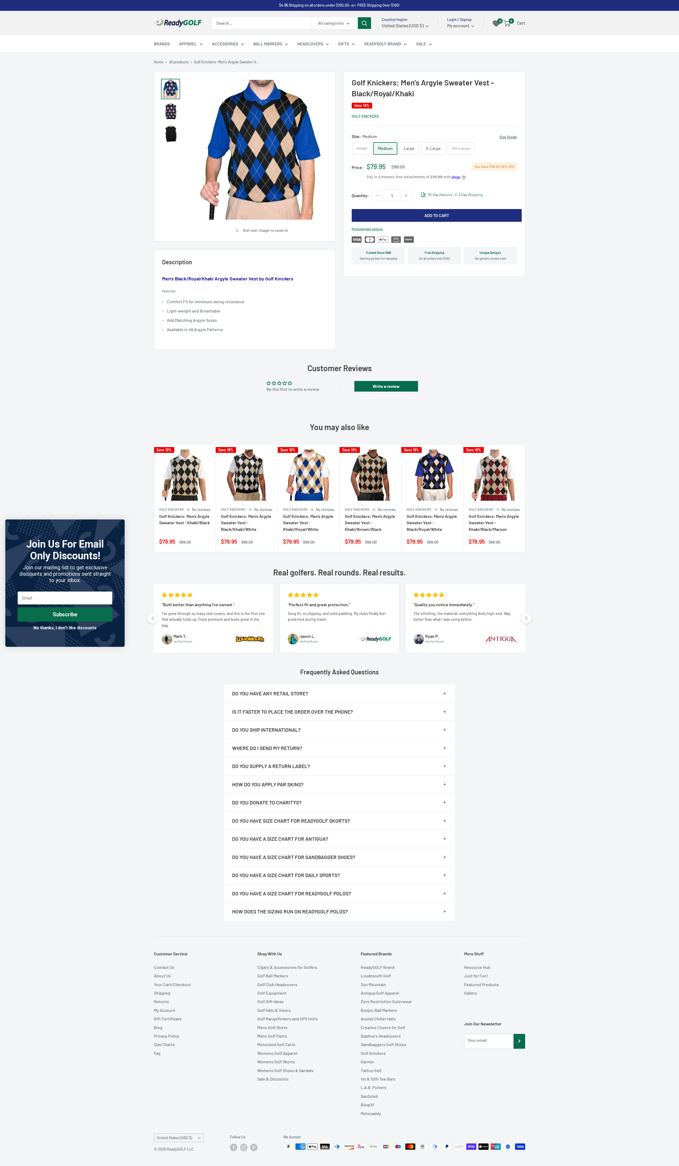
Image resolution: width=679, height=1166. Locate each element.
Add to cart (436, 215)
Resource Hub (477, 967)
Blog (158, 1027)
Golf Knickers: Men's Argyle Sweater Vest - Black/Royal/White (432, 522)
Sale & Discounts (273, 1078)
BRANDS (162, 43)
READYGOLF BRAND (382, 43)
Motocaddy (371, 1113)
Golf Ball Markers (272, 975)
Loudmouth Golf (376, 975)
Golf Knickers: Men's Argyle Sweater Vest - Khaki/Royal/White (308, 522)
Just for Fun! (476, 975)
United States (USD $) (174, 1137)
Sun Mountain (373, 984)
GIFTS (343, 43)
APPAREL (188, 43)
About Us (162, 975)
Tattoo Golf (371, 1070)
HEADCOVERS (310, 43)
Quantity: (360, 195)
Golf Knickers (365, 116)
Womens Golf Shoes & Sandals (285, 1070)
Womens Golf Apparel (277, 1053)
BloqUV (368, 1104)
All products (179, 62)
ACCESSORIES (225, 43)
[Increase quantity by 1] (406, 195)
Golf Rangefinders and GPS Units (287, 1018)
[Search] (364, 23)
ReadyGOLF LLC (180, 1149)
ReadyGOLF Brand (377, 967)
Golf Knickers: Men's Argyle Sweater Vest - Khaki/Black (184, 519)
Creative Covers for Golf (383, 1027)
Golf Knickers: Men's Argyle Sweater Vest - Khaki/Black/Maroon (494, 522)
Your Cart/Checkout (172, 984)
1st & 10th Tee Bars (378, 1078)
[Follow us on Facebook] (233, 1147)
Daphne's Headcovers (381, 1035)
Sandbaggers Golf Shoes (383, 1044)
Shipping (162, 992)
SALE (421, 43)
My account (458, 25)
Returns (161, 1001)
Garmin (367, 1061)
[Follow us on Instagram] (243, 1147)
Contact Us (164, 967)
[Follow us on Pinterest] (254, 1147)
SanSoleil (369, 1096)
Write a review (386, 386)
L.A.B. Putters (373, 1087)
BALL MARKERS (267, 43)
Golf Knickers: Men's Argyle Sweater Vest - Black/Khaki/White (246, 522)
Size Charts (164, 1044)
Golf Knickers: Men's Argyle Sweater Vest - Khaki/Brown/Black (370, 522)
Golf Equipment (271, 992)
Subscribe (65, 614)
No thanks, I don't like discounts (65, 627)
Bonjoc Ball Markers (379, 1010)
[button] (152, 618)
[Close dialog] (118, 526)
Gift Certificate (168, 1018)
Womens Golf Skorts (276, 1061)
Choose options (205, 542)
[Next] (525, 498)
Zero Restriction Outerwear (386, 1001)
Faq (157, 1053)
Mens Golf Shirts (272, 1027)
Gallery (470, 992)
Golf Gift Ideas (270, 1001)
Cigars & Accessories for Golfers (287, 967)
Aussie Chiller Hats (378, 1018)
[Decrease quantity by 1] (378, 195)
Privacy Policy (166, 1035)
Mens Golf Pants (272, 1035)
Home (159, 62)
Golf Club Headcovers (277, 984)
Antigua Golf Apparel (380, 992)
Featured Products (481, 984)
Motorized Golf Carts (276, 1044)
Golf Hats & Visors (274, 1010)
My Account (164, 1010)
